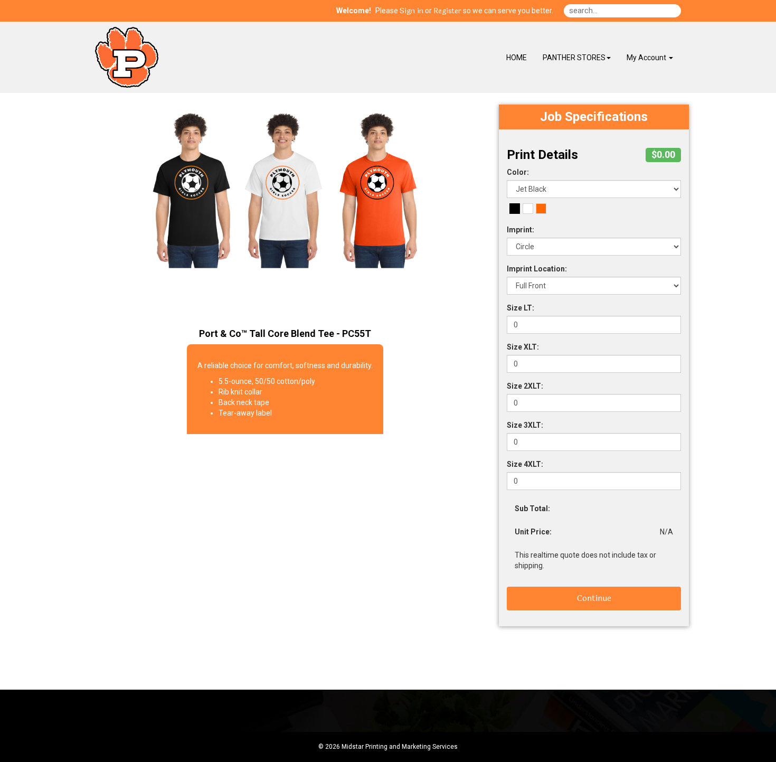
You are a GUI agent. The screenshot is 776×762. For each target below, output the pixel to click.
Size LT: (520, 308)
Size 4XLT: (525, 464)
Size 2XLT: (525, 386)
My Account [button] (647, 57)
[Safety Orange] (541, 208)
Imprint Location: (537, 269)
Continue (594, 598)
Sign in (411, 11)
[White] (528, 208)
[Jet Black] (514, 208)
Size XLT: (523, 347)
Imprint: (520, 229)
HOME (516, 57)
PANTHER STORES (574, 57)
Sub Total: (532, 508)
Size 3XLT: (525, 425)
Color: (518, 172)
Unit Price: (533, 532)
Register (447, 11)
